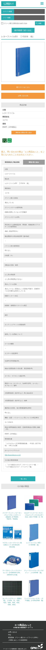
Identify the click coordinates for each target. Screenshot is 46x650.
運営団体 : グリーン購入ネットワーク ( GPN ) (23, 637)
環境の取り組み (34, 162)
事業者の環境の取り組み (24, 132)
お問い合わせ (12, 632)
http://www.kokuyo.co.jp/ (13, 455)
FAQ (9, 635)
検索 (39, 23)
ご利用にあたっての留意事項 (17, 640)
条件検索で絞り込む (23, 30)
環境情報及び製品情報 (12, 162)
